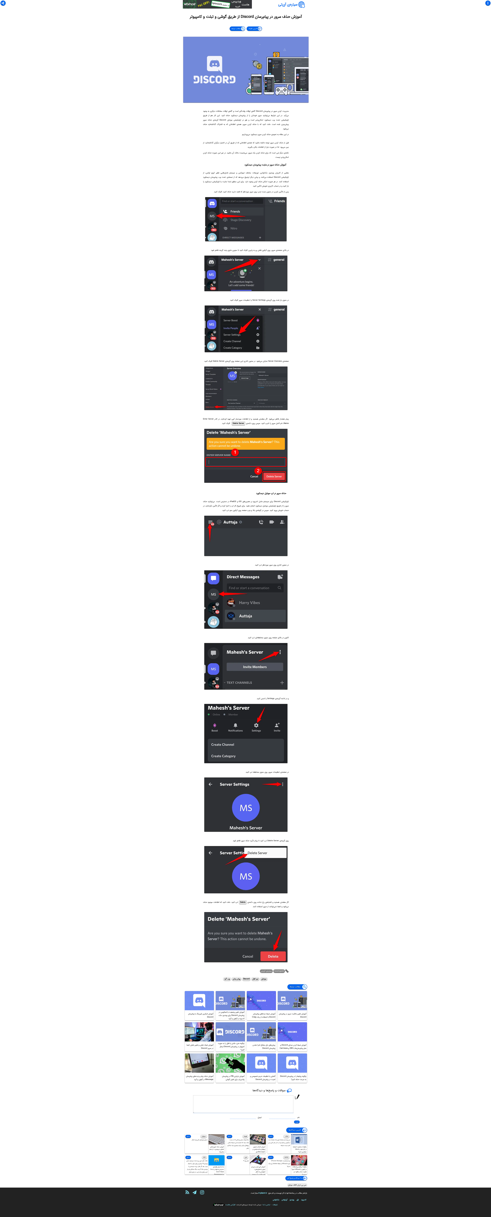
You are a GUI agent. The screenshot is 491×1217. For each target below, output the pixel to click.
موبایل (263, 978)
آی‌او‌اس (284, 1199)
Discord (246, 978)
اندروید (303, 1199)
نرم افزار (255, 978)
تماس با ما (266, 1204)
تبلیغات (275, 1204)
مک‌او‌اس (276, 1199)
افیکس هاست (230, 1204)
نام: (298, 1117)
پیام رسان (236, 978)
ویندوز (292, 1199)
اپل (298, 1199)
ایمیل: (259, 1117)
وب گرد (227, 978)
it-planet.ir (262, 1193)
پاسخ (270, 1136)
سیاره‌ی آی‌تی (288, 4)
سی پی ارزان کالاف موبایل (297, 1185)
